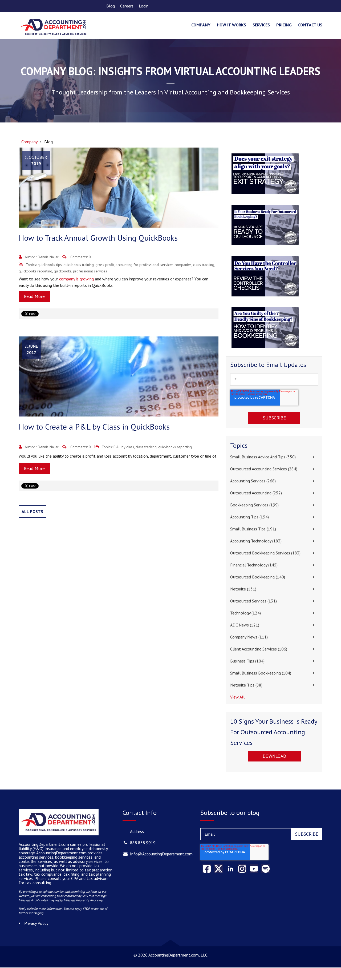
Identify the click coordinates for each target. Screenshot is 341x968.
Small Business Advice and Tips (263, 456)
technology (245, 613)
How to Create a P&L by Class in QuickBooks (94, 426)
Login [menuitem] (143, 6)
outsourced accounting (256, 492)
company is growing (76, 278)
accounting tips (249, 516)
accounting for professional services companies (154, 264)
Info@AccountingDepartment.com (161, 853)
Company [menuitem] (200, 24)
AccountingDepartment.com (62, 852)
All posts (32, 511)
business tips (247, 661)
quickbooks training (78, 264)
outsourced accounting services (263, 468)
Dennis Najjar (48, 257)
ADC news (244, 625)
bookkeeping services (254, 504)
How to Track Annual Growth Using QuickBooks (98, 237)
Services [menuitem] (261, 24)
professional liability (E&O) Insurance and (62, 846)
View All (237, 697)
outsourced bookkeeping (257, 577)
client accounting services (258, 649)
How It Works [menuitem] (231, 24)
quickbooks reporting (35, 271)
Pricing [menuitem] (284, 24)
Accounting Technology (256, 540)
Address (137, 831)
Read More (34, 296)
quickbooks (62, 271)
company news (249, 637)
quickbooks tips (50, 264)
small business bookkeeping (260, 673)
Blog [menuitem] (110, 6)
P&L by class (123, 447)
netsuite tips (246, 685)
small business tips (253, 528)
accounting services (253, 480)
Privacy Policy (36, 923)
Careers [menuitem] (126, 6)
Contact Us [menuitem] (310, 24)
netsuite (243, 589)
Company (29, 141)
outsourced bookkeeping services (265, 553)
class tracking (203, 264)
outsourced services (253, 601)
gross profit (104, 264)
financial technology (254, 565)
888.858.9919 (143, 842)
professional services (90, 271)
